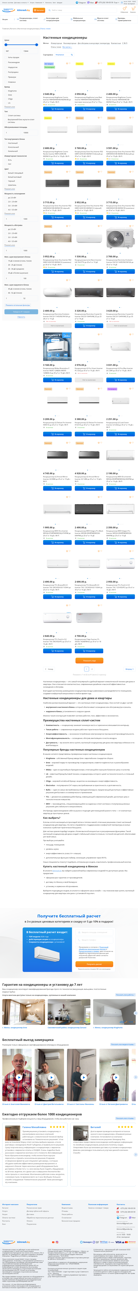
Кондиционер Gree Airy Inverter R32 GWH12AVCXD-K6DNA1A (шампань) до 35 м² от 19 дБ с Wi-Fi (57, 262)
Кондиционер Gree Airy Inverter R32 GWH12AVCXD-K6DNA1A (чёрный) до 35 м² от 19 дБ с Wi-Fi (89, 208)
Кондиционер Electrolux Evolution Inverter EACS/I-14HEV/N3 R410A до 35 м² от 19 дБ (119, 262)
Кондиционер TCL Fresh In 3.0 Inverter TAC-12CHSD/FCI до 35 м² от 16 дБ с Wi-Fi (120, 587)
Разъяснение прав (34, 1208)
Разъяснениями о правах (89, 951)
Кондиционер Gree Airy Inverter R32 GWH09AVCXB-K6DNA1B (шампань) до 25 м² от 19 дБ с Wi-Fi (120, 208)
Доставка (30, 1214)
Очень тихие (56, 47)
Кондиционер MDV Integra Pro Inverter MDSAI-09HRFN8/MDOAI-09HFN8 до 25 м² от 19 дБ (119, 533)
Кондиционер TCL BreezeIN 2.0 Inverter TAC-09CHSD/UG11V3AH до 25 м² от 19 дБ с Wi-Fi (57, 587)
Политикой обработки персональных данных (93, 948)
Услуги (32, 2)
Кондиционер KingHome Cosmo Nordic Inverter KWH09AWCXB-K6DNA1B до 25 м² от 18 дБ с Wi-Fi (119, 99)
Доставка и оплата (20, 2)
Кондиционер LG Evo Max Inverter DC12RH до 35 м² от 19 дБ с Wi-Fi (119, 369)
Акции (4, 1214)
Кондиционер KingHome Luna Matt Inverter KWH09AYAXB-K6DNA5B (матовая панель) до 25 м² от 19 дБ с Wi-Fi (88, 99)
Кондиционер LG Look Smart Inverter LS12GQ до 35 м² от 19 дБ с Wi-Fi (119, 425)
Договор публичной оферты (38, 1211)
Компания (38, 2)
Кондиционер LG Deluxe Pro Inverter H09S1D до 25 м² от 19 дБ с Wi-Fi (57, 424)
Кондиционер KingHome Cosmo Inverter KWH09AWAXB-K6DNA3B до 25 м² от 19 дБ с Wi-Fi (57, 99)
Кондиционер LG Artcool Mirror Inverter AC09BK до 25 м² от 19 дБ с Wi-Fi (56, 479)
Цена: (6, 40)
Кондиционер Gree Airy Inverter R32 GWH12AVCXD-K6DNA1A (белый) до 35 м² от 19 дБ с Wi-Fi (89, 154)
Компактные (116, 43)
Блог (54, 2)
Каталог (13, 29)
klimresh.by (57, 870)
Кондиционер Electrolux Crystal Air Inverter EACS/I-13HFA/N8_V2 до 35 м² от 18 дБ (119, 316)
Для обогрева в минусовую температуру (94, 43)
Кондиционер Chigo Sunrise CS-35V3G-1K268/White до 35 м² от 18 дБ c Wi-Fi (88, 641)
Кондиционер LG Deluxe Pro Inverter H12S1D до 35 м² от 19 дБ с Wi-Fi (89, 424)
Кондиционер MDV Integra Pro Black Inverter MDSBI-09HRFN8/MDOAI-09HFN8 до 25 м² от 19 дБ (89, 533)
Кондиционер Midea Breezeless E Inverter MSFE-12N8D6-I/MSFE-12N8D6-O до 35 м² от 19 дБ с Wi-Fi (56, 370)
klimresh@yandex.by (124, 1229)
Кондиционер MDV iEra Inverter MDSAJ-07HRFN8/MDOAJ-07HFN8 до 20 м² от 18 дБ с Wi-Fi (57, 533)
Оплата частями (7, 2)
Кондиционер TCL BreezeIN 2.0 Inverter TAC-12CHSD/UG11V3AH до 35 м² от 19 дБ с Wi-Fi (88, 587)
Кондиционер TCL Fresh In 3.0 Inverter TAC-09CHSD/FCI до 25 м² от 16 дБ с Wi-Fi (57, 641)
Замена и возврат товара (98, 1208)
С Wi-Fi (124, 43)
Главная (5, 29)
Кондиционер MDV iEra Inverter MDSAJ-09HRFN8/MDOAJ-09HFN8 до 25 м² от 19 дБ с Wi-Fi (120, 479)
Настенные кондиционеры (28, 29)
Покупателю (31, 1224)
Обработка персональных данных (40, 1218)
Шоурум (59, 2)
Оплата (29, 1221)
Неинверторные (69, 43)
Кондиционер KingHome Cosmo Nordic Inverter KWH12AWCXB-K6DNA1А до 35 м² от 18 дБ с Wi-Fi (56, 154)
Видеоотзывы (67, 1208)
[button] (136, 1013)
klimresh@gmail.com (124, 1223)
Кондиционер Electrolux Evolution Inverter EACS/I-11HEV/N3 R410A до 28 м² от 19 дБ (56, 316)
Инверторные (56, 43)
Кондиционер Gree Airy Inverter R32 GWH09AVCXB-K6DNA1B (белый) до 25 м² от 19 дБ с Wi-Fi (120, 154)
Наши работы (67, 1214)
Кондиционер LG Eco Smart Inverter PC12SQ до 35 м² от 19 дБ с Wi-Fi (89, 369)
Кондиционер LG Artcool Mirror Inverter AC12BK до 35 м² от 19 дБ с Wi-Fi (88, 479)
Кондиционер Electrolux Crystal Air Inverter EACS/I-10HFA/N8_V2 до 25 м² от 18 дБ (88, 316)
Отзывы (65, 1211)
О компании (66, 1218)
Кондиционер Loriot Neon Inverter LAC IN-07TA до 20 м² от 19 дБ (88, 261)
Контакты (48, 2)
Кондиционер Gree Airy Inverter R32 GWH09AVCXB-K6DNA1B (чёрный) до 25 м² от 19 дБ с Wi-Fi (57, 208)
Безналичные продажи (71, 1221)
